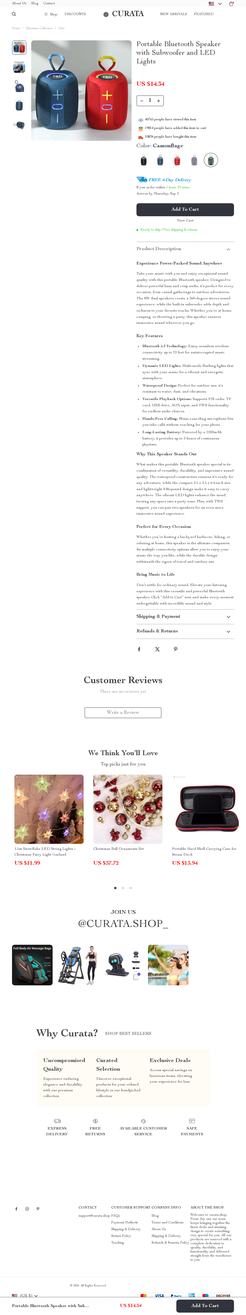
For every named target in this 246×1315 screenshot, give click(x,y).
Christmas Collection (39, 28)
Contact (49, 3)
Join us (123, 912)
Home (16, 28)
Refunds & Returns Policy (170, 1243)
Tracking (117, 1243)
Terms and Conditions (168, 1222)
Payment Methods (124, 1222)
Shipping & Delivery (126, 1229)
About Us (19, 3)
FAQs (115, 1216)
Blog (34, 3)
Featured (204, 14)
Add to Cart (205, 1306)
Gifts (61, 28)
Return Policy (121, 1236)
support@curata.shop (94, 1216)
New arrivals (173, 14)
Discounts (75, 14)
